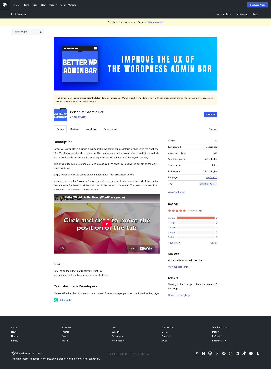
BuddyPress (219, 340)
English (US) (211, 177)
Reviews (74, 129)
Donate (166, 336)
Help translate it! (156, 22)
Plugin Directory (18, 14)
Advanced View (176, 192)
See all (214, 242)
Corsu (40, 354)
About (14, 327)
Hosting (14, 336)
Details (60, 129)
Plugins (65, 336)
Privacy (14, 340)
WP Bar (213, 184)
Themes (65, 332)
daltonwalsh (80, 116)
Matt (215, 332)
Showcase (66, 327)
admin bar (204, 184)
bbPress (217, 336)
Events (165, 332)
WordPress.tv (119, 340)
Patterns (65, 340)
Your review (174, 242)
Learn (114, 327)
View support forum (178, 266)
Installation (91, 129)
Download (211, 114)
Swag (166, 340)
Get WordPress (257, 5)
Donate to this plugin (179, 295)
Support (213, 129)
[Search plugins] (41, 32)
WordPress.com (220, 327)
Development (110, 129)
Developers (117, 336)
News (14, 332)
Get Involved (168, 327)
